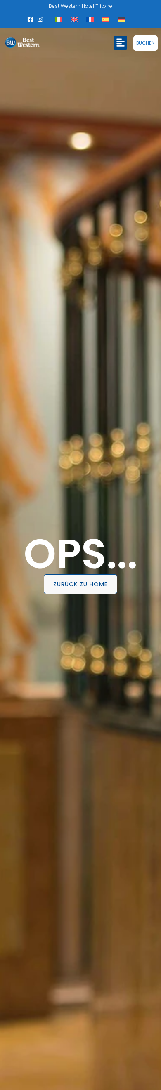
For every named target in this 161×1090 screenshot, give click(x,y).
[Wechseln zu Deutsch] (121, 19)
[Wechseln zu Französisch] (90, 19)
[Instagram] (40, 19)
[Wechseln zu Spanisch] (106, 19)
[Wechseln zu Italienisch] (58, 19)
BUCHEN (145, 43)
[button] (120, 43)
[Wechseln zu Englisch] (74, 19)
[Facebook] (31, 19)
